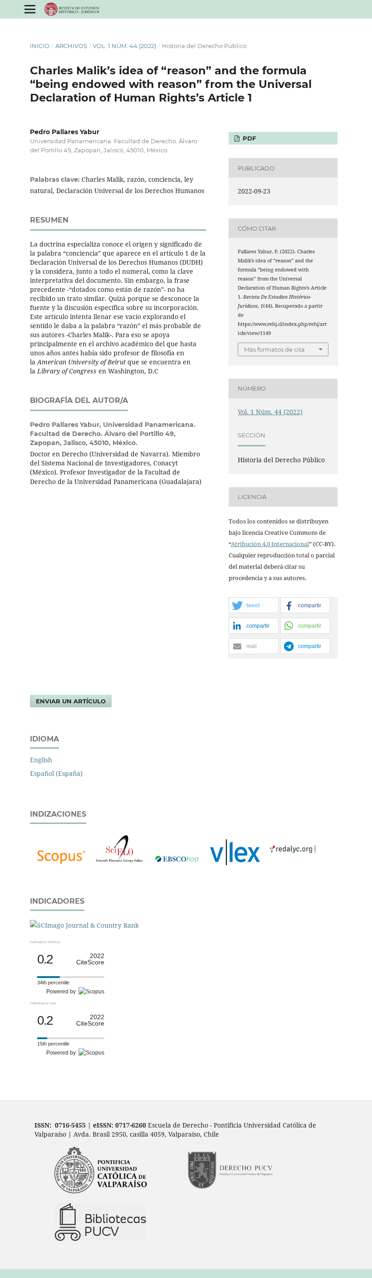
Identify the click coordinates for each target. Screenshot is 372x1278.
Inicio (39, 45)
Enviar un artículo (71, 701)
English (41, 759)
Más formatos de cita (274, 349)
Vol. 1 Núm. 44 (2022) (124, 45)
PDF (248, 138)
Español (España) (56, 773)
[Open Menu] (30, 9)
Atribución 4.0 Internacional (270, 544)
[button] (253, 606)
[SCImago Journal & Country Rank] (84, 925)
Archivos (71, 45)
